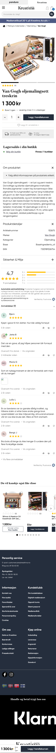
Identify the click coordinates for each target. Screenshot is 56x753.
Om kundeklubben (35, 593)
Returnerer (32, 649)
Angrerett (32, 644)
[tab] (10, 82)
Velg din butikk (13, 152)
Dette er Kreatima (9, 635)
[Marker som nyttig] (44, 328)
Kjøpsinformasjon (35, 658)
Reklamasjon (33, 653)
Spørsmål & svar (8, 607)
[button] (5, 117)
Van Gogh (42, 26)
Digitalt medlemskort (36, 598)
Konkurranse (7, 644)
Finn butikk (6, 598)
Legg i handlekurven (38, 117)
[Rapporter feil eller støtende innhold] (54, 328)
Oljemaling (31, 26)
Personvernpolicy (9, 616)
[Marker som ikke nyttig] (49, 328)
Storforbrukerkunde (10, 611)
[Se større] (5, 381)
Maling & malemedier (16, 26)
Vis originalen (28, 351)
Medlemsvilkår (34, 611)
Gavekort (32, 662)
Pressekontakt (8, 653)
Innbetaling (32, 635)
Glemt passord (34, 607)
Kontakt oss (7, 593)
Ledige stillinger (8, 649)
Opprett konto (34, 602)
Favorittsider (7, 602)
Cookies (5, 620)
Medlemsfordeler (34, 616)
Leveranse (32, 640)
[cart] (52, 8)
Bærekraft (6, 640)
